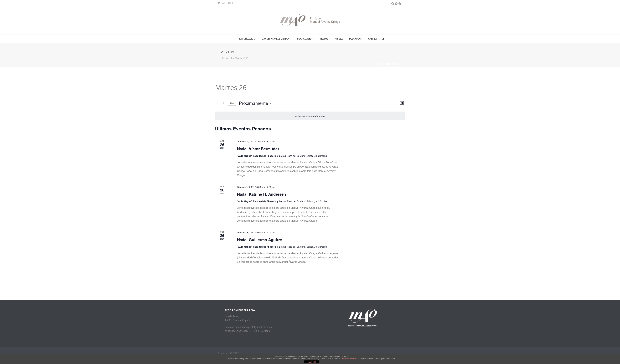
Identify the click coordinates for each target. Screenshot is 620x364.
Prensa (339, 38)
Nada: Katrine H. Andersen (261, 194)
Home (381, 64)
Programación (304, 38)
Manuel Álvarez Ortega (275, 38)
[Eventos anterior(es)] (217, 103)
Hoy (232, 103)
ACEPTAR (312, 362)
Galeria (372, 38)
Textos (324, 38)
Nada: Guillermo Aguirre (259, 239)
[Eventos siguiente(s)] (223, 103)
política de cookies (350, 359)
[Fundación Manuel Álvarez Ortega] (310, 20)
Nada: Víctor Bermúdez (258, 148)
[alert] (310, 116)
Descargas (355, 38)
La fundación (247, 38)
